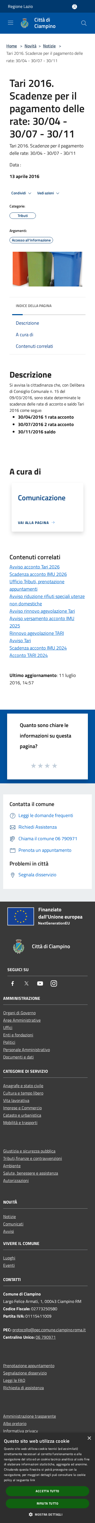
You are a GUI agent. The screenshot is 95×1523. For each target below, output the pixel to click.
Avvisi (8, 1231)
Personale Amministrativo (26, 1049)
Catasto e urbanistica (22, 1115)
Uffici (7, 1027)
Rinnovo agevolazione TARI (37, 633)
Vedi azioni (46, 193)
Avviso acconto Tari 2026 (35, 566)
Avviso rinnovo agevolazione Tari (42, 611)
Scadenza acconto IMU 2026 (38, 574)
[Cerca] (84, 23)
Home (11, 46)
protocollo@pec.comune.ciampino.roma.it (49, 1330)
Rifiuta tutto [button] (47, 1503)
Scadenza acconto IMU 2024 (38, 647)
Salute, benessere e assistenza (30, 1173)
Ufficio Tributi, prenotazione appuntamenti (37, 585)
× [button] (89, 1438)
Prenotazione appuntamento (28, 1365)
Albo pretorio (14, 1423)
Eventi (9, 1265)
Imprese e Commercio (22, 1108)
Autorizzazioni (16, 1180)
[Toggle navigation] (10, 22)
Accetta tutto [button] (47, 1491)
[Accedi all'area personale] (74, 7)
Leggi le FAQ (14, 1380)
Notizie (49, 46)
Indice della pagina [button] (33, 305)
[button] (47, 1514)
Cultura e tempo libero (23, 1093)
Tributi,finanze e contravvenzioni (32, 1158)
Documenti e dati (18, 1057)
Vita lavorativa (16, 1100)
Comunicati (13, 1224)
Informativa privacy (20, 1431)
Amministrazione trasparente (29, 1416)
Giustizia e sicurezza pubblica (29, 1151)
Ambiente (12, 1166)
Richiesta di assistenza (23, 1387)
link (32, 1479)
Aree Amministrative (22, 1020)
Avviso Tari (20, 640)
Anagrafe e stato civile (23, 1085)
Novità (30, 46)
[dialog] (47, 1478)
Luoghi (9, 1258)
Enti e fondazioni (18, 1035)
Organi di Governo (19, 1013)
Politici (9, 1042)
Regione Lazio (20, 6)
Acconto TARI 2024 (29, 655)
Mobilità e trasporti (20, 1122)
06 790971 (46, 1337)
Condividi (19, 193)
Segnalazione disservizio (25, 1373)
